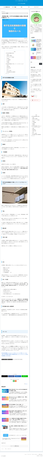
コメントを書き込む (14, 445)
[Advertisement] (14, 254)
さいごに (7, 73)
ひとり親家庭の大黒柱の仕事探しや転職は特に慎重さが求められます (36, 81)
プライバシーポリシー (35, 454)
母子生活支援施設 (10, 359)
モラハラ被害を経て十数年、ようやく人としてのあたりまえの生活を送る (36, 90)
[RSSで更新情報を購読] (16, 381)
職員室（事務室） (10, 55)
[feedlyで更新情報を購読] (14, 381)
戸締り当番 (34, 130)
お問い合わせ (40, 454)
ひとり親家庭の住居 (4, 359)
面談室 (8, 58)
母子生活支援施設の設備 (35, 116)
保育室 (8, 61)
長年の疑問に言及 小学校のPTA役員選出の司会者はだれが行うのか (36, 76)
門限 (7, 65)
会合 (7, 69)
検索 (31, 62)
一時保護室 (8, 59)
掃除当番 (8, 66)
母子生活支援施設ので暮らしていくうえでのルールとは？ (15, 63)
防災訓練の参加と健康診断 (37, 134)
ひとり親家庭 (15, 359)
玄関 (7, 54)
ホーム (26, 454)
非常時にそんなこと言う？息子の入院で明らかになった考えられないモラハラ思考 (36, 71)
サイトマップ (29, 454)
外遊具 (8, 62)
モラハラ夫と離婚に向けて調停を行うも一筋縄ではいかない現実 (36, 85)
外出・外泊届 (9, 70)
